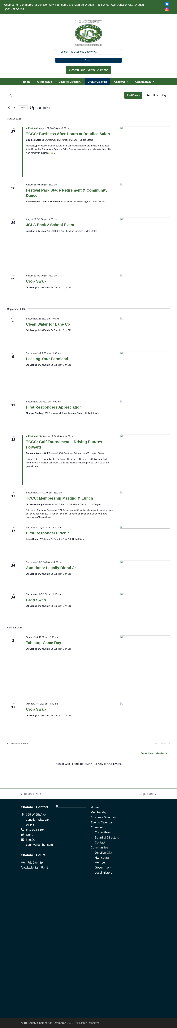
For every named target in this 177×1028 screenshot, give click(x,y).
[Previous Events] (9, 107)
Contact (100, 842)
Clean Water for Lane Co (48, 324)
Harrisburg (102, 857)
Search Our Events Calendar (88, 70)
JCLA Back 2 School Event (50, 225)
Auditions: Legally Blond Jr (51, 568)
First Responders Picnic (48, 533)
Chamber (97, 827)
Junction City (103, 852)
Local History (103, 872)
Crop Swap (36, 281)
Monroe (100, 862)
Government (103, 867)
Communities (99, 847)
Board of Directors (107, 837)
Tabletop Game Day (43, 643)
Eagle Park (146, 794)
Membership (99, 812)
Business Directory (103, 817)
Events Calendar (102, 822)
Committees (103, 832)
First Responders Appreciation (54, 407)
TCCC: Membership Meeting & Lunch (59, 498)
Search (88, 60)
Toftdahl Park (31, 794)
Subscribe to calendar (152, 753)
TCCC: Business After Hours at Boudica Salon (68, 134)
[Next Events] (14, 107)
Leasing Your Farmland (47, 359)
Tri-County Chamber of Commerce (45, 1022)
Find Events (133, 95)
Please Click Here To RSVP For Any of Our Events (88, 764)
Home (95, 807)
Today (22, 107)
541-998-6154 (35, 829)
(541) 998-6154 (14, 9)
